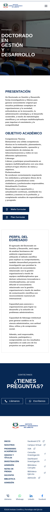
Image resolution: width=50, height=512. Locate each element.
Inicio (7, 441)
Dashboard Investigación (34, 460)
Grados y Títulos (9, 456)
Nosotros (9, 445)
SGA (29, 448)
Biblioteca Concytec (32, 466)
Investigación (11, 461)
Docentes (9, 475)
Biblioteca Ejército (32, 472)
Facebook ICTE (34, 441)
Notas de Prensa (8, 470)
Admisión (9, 465)
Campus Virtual (34, 445)
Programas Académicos (10, 450)
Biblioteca (9, 479)
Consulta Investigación (34, 453)
